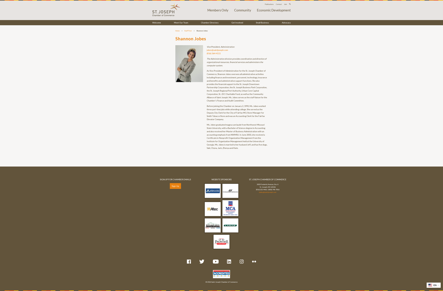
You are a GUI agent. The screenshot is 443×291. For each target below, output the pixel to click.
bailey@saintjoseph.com (267, 192)
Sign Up (175, 186)
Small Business (262, 22)
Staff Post (188, 31)
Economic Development (274, 10)
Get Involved (237, 22)
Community (242, 10)
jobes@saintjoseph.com (217, 50)
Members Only (217, 10)
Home (177, 31)
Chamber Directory (210, 22)
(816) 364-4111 (214, 53)
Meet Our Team (181, 22)
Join (285, 4)
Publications (269, 4)
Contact (279, 4)
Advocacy (286, 22)
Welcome (156, 22)
